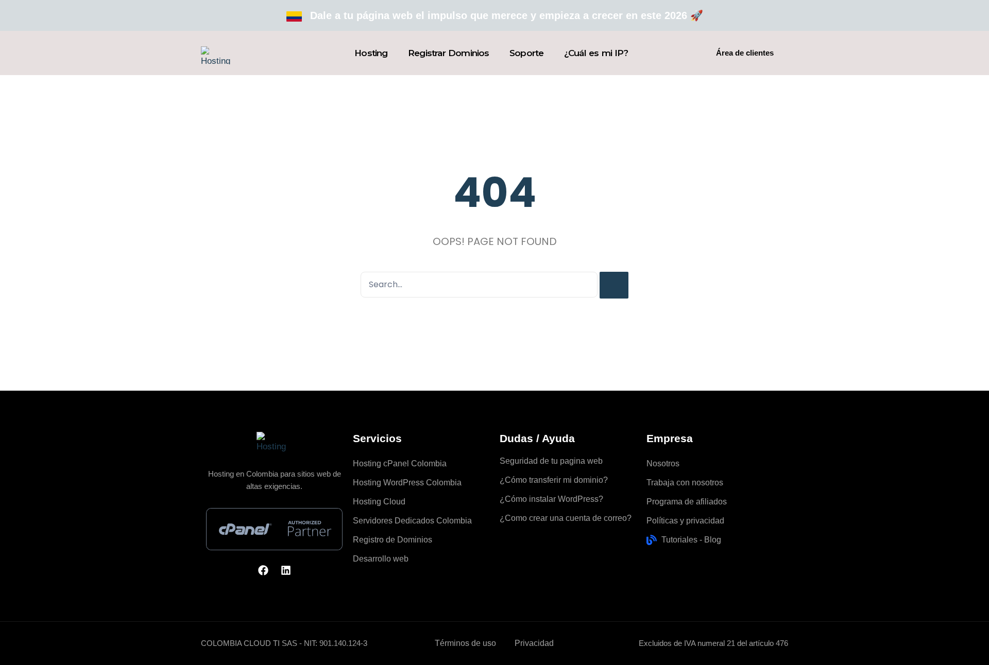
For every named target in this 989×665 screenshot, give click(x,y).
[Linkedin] (286, 570)
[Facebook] (263, 570)
